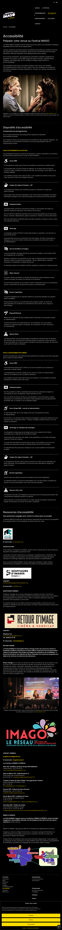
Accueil (5, 27)
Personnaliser (31, 924)
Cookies (24, 928)
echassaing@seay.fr (9, 786)
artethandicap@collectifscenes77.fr (24, 777)
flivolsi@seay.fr (21, 786)
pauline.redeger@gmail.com (11, 801)
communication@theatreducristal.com (35, 810)
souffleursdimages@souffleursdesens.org (15, 583)
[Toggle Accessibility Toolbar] (59, 927)
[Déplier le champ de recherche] (35, 15)
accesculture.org (18, 542)
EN (54, 2)
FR (56, 2)
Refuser (31, 919)
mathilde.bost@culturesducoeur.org (14, 793)
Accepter (31, 915)
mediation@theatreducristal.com (13, 810)
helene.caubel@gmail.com (29, 801)
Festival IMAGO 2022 (51, 113)
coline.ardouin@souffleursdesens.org (14, 770)
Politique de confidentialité (33, 928)
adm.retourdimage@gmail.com (12, 635)
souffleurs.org (17, 586)
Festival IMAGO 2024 (40, 711)
